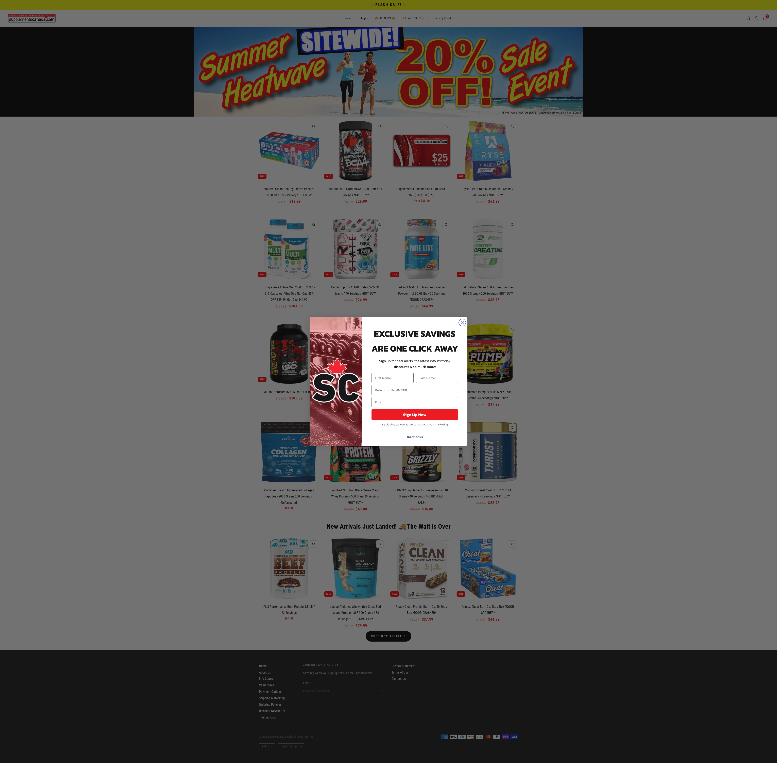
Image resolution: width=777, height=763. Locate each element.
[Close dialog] (462, 322)
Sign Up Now (415, 415)
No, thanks (415, 436)
